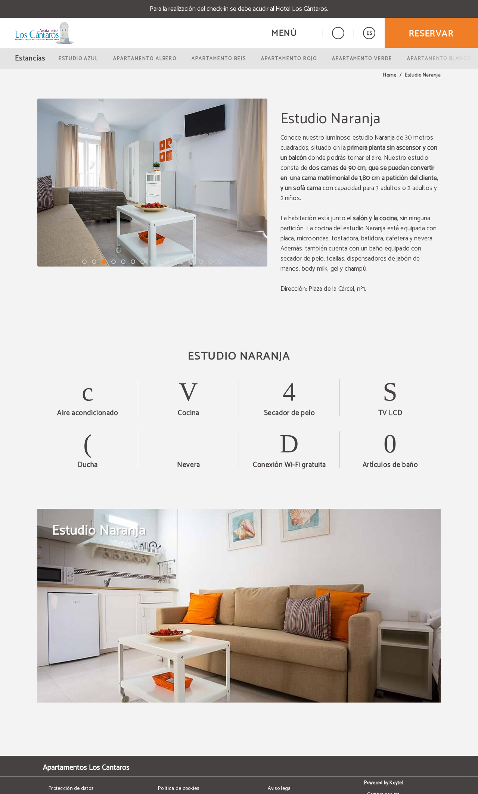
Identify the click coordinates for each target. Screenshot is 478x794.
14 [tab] (210, 261)
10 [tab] (172, 261)
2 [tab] (94, 261)
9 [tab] (162, 261)
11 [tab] (181, 261)
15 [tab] (220, 261)
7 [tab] (142, 261)
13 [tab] (201, 261)
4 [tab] (113, 261)
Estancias (30, 58)
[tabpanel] (152, 183)
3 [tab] (104, 261)
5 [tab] (123, 261)
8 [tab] (152, 261)
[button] (292, 33)
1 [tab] (84, 261)
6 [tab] (133, 261)
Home (389, 75)
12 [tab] (191, 261)
